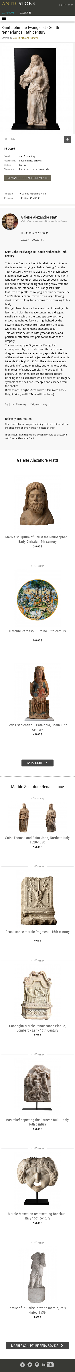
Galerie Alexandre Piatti (39, 217)
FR (60, 5)
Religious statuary (38, 404)
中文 (70, 5)
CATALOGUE (8, 12)
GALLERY (25, 240)
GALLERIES (25, 12)
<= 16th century (19, 404)
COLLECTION (38, 240)
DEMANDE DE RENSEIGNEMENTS (27, 178)
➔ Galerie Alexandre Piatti (32, 193)
